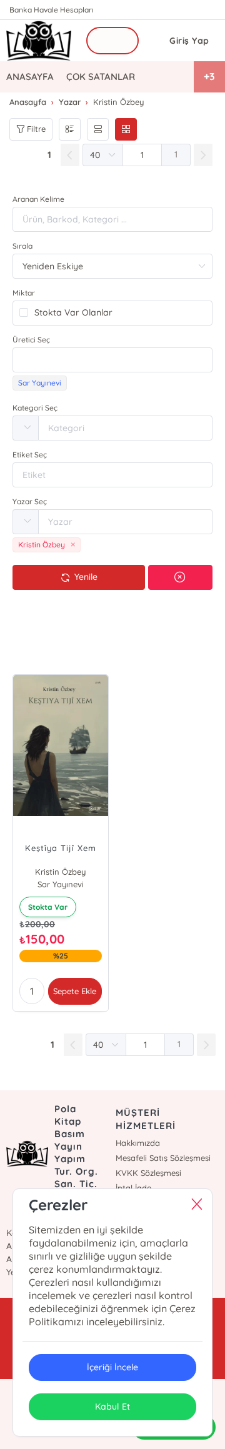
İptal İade (133, 1188)
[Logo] (38, 40)
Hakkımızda (138, 1143)
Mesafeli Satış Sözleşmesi (163, 1158)
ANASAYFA (30, 76)
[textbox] (112, 359)
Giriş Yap (189, 40)
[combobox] (112, 359)
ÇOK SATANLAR (100, 76)
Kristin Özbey (60, 872)
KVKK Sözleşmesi (148, 1173)
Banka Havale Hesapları (51, 9)
